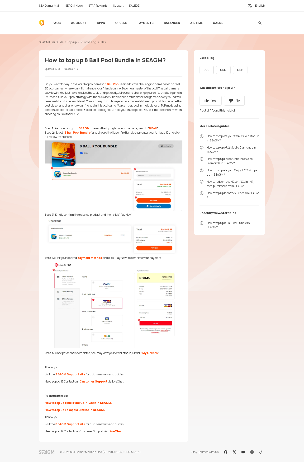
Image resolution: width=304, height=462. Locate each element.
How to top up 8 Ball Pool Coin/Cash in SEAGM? (79, 403)
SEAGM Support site (70, 374)
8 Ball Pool (111, 84)
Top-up (72, 42)
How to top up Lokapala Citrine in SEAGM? (75, 410)
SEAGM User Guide (51, 42)
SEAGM (84, 128)
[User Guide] (42, 23)
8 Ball (153, 128)
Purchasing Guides (93, 42)
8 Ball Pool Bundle (77, 133)
